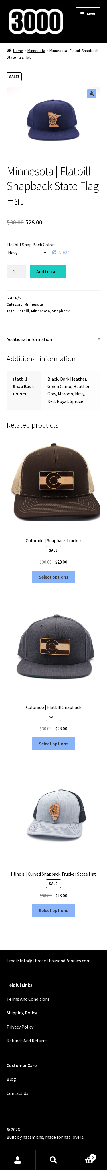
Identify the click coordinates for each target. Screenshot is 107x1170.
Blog (11, 1079)
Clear (64, 252)
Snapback (61, 310)
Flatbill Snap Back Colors (31, 244)
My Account (18, 1160)
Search (53, 1160)
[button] (91, 93)
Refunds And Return (26, 1040)
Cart (82, 1155)
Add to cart (47, 271)
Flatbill (22, 310)
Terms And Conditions (28, 999)
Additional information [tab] (29, 339)
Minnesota (36, 50)
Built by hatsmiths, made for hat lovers (45, 1137)
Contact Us (17, 1093)
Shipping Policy (22, 1013)
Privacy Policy (20, 1027)
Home (18, 50)
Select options (53, 577)
